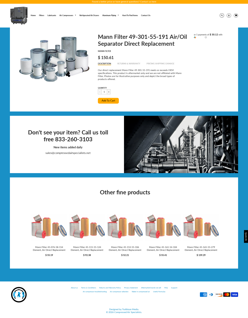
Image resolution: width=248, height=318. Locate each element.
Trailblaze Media (130, 309)
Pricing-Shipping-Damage (160, 63)
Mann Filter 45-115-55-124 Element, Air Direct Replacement (87, 248)
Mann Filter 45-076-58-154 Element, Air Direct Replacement (49, 248)
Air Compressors (66, 15)
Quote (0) (246, 236)
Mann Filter (104, 51)
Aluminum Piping (109, 15)
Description (104, 63)
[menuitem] (33, 15)
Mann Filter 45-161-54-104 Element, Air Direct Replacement (163, 248)
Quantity (102, 88)
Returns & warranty (128, 63)
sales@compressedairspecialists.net (68, 152)
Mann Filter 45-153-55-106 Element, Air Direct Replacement (125, 248)
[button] (108, 101)
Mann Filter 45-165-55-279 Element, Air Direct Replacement (201, 248)
